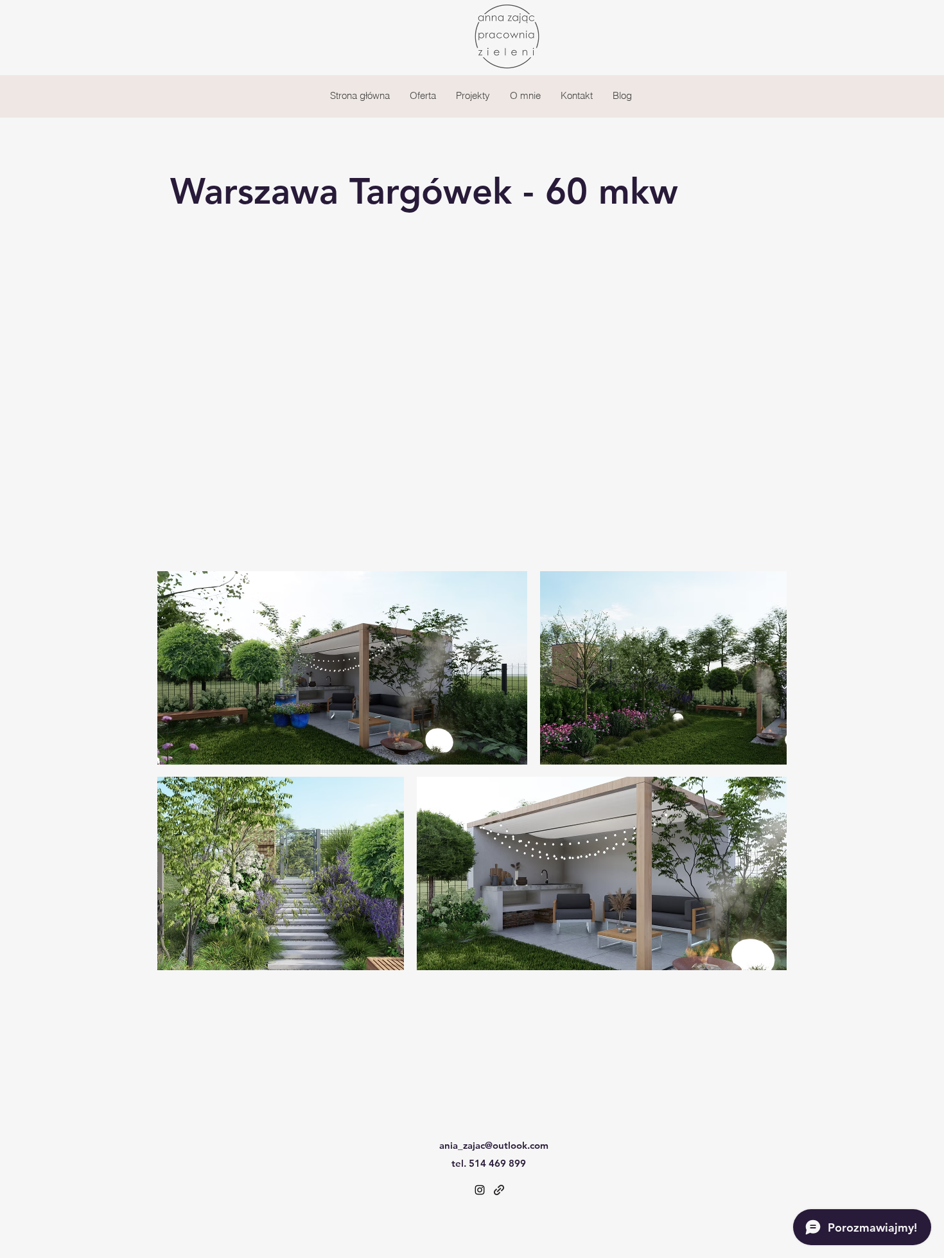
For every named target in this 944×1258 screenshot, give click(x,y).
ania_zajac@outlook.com (493, 1145)
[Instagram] (479, 1189)
